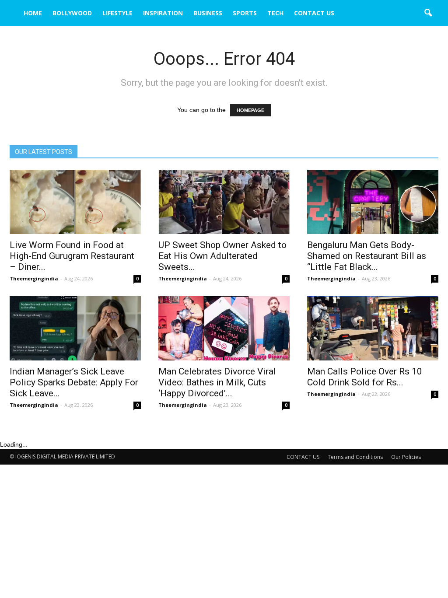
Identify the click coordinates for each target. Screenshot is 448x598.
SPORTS (245, 13)
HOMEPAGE (250, 110)
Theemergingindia (34, 278)
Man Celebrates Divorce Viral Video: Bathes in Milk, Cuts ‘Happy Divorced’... (217, 382)
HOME (33, 13)
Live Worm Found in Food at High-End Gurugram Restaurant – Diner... (72, 256)
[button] (427, 13)
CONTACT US (314, 13)
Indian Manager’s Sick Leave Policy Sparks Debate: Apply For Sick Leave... (74, 382)
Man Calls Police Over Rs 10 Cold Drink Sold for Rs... (364, 377)
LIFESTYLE (117, 13)
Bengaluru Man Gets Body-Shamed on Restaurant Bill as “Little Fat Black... (366, 256)
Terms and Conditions (355, 457)
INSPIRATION (163, 13)
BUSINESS (207, 13)
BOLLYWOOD (72, 13)
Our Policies (406, 457)
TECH (275, 13)
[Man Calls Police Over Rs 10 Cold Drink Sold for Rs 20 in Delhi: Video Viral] (372, 328)
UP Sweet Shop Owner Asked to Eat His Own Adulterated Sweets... (222, 256)
